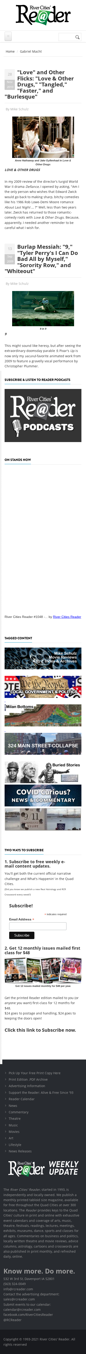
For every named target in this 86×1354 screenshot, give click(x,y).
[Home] (43, 15)
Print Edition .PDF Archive (28, 1079)
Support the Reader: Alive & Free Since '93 (41, 1092)
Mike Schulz (19, 109)
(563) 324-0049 (14, 1284)
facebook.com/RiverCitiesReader (28, 1314)
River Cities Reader (67, 617)
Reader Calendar (22, 1099)
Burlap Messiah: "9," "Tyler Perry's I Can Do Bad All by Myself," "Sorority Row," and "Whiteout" (41, 259)
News (13, 1105)
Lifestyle (15, 1145)
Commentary (18, 1112)
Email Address (21, 919)
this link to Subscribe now (46, 1030)
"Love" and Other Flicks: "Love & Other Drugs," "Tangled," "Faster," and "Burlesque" (39, 84)
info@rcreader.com (18, 1289)
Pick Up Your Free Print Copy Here (35, 1073)
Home (10, 51)
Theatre (15, 1118)
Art (11, 1138)
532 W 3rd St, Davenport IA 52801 (29, 1279)
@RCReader (12, 1320)
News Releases (20, 1151)
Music (13, 1125)
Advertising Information (27, 1086)
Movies (14, 1131)
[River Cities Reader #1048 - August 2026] (43, 538)
